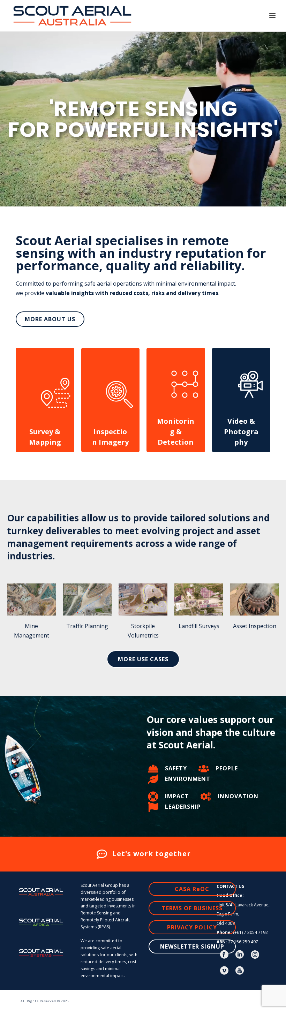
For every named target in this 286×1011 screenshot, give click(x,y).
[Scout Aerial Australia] (3, 997)
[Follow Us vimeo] (224, 970)
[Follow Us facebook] (224, 954)
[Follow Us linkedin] (239, 954)
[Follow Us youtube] (239, 970)
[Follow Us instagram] (255, 954)
